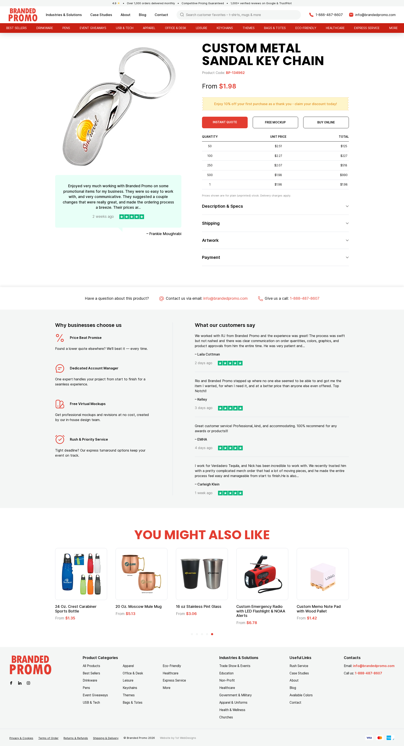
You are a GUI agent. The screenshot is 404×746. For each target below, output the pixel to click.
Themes (249, 28)
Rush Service (299, 666)
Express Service (367, 28)
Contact (161, 15)
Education (226, 673)
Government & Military (235, 695)
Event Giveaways (93, 28)
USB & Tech (124, 28)
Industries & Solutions (64, 15)
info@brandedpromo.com (225, 298)
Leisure (201, 28)
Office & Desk (175, 28)
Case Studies (101, 15)
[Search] (182, 14)
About (125, 15)
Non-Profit (227, 680)
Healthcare (335, 28)
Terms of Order (48, 738)
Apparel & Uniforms (233, 703)
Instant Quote (225, 122)
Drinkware (44, 28)
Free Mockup (275, 122)
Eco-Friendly (305, 28)
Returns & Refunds (76, 738)
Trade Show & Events (234, 666)
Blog (142, 15)
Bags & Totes (275, 28)
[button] (192, 634)
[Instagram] (28, 682)
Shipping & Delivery (105, 738)
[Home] (22, 14)
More (393, 28)
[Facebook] (11, 682)
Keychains (225, 28)
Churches (226, 717)
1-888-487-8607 (304, 298)
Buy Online (326, 122)
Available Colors (301, 695)
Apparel (149, 28)
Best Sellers (16, 28)
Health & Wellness (232, 710)
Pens (66, 28)
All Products (91, 666)
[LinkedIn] (19, 682)
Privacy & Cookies (21, 738)
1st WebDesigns (185, 737)
